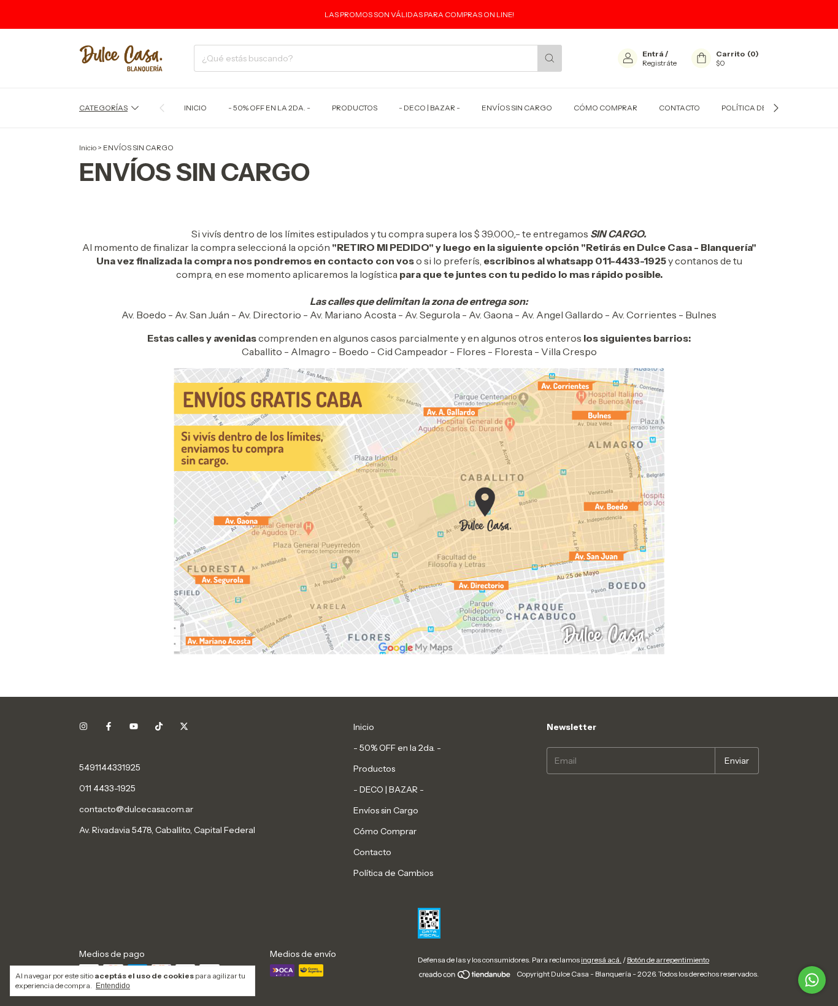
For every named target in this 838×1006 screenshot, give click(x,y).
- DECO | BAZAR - (429, 107)
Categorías (103, 107)
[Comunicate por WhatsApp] (812, 980)
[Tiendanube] (465, 976)
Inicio (195, 107)
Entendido (113, 985)
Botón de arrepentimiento (668, 959)
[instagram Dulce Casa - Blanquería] (83, 726)
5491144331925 (109, 767)
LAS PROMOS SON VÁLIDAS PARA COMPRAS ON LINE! (419, 14)
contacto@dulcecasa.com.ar (136, 809)
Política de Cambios (761, 107)
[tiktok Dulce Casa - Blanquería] (159, 726)
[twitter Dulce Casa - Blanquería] (184, 726)
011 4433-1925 (107, 788)
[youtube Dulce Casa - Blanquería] (133, 726)
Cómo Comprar (605, 107)
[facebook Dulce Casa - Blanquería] (108, 726)
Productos (354, 107)
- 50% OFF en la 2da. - (269, 107)
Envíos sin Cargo (517, 107)
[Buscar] (549, 58)
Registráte (659, 62)
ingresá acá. (601, 959)
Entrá (653, 53)
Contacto (679, 107)
